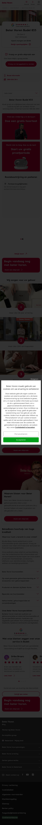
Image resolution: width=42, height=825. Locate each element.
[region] (21, 412)
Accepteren (21, 440)
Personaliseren (21, 434)
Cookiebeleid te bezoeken (25, 427)
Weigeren (34, 379)
